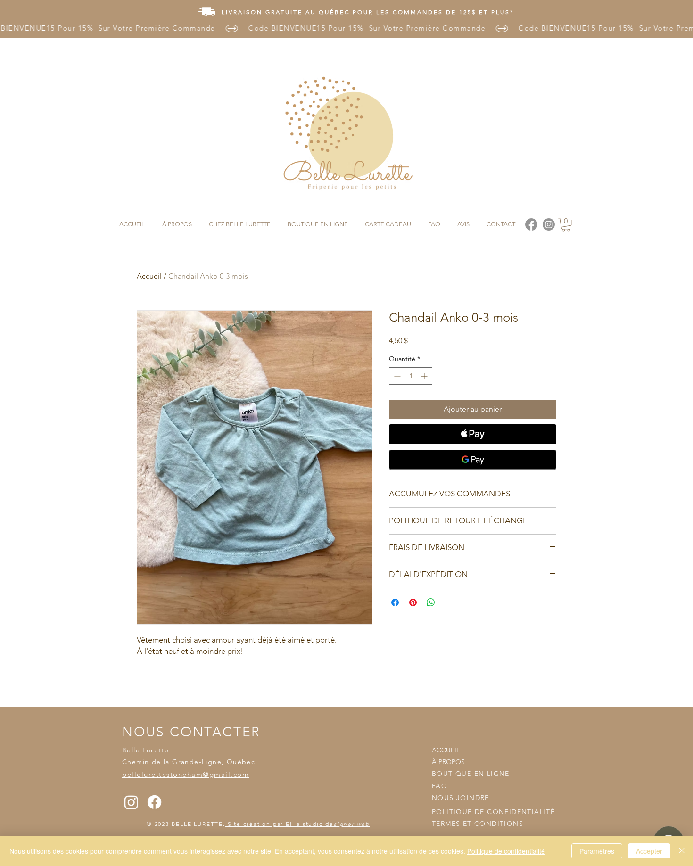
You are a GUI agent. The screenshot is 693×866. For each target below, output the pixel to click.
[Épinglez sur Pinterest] (413, 602)
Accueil (149, 276)
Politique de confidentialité (506, 851)
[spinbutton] (410, 376)
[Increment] (425, 376)
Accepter (649, 851)
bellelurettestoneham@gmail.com (185, 774)
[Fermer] (681, 850)
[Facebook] (154, 802)
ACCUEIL (446, 750)
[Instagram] (131, 802)
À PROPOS (448, 762)
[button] (566, 224)
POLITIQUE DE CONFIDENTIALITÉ (493, 812)
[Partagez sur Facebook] (395, 602)
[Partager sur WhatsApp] (431, 602)
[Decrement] (396, 376)
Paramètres (596, 851)
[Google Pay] (472, 460)
